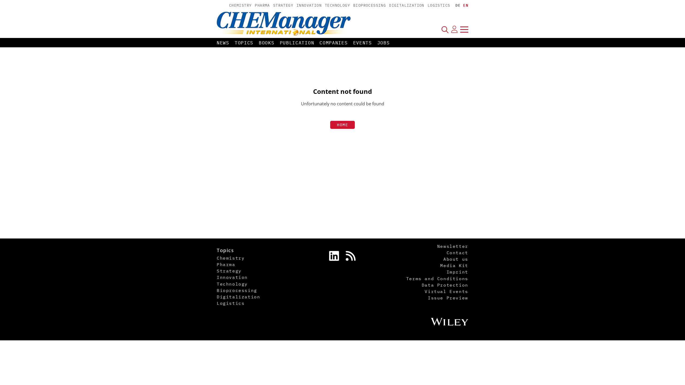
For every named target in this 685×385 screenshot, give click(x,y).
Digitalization (406, 5)
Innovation (309, 5)
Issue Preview (448, 298)
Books (267, 43)
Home (342, 124)
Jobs (383, 43)
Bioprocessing (369, 5)
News (223, 43)
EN (465, 5)
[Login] (454, 29)
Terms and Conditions (437, 278)
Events (362, 43)
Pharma (262, 5)
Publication (297, 43)
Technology (337, 5)
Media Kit (454, 265)
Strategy (283, 5)
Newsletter (452, 246)
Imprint (457, 272)
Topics (244, 43)
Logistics (439, 5)
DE (458, 5)
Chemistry (240, 5)
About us (455, 259)
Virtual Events (446, 291)
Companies (333, 43)
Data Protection (445, 285)
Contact (457, 252)
